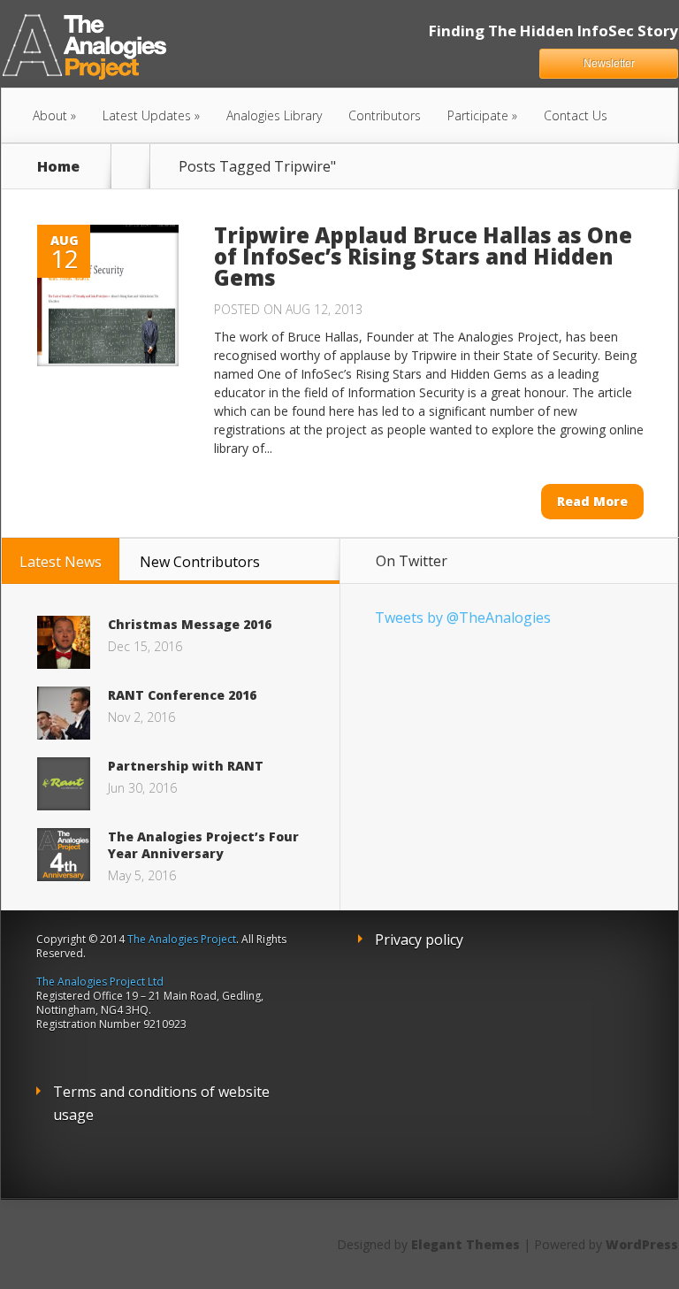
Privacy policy (419, 939)
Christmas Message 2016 (189, 624)
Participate (477, 115)
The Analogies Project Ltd (100, 981)
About (50, 115)
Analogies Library (274, 115)
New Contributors (200, 562)
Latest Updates (147, 115)
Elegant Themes (465, 1244)
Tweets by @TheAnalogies (463, 617)
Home (58, 166)
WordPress (642, 1244)
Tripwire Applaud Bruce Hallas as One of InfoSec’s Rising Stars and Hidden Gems (423, 256)
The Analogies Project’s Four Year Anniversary (203, 845)
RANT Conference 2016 (182, 695)
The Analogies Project (181, 939)
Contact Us (575, 115)
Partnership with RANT (185, 765)
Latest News (60, 562)
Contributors (384, 115)
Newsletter (609, 64)
